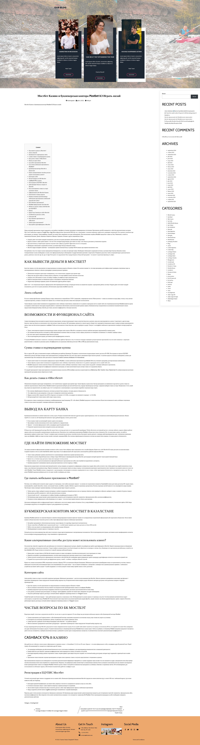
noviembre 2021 (171, 197)
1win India (170, 221)
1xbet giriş (170, 235)
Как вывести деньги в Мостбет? (37, 150)
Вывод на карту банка (35, 160)
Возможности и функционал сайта (38, 154)
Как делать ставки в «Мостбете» (37, 158)
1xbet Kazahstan (171, 237)
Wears (169, 300)
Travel (169, 288)
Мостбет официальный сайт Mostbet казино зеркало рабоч (178, 117)
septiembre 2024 (172, 150)
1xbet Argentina (171, 231)
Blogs (169, 243)
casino (169, 245)
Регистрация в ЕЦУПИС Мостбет (38, 182)
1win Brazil (170, 217)
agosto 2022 (171, 179)
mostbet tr (170, 270)
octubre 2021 (171, 199)
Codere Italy (170, 249)
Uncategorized (34, 703)
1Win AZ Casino (171, 215)
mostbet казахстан (68, 286)
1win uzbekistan (171, 227)
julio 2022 (170, 181)
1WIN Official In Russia (173, 223)
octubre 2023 (171, 152)
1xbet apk (170, 229)
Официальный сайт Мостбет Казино (38, 192)
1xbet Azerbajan (171, 233)
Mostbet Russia (171, 268)
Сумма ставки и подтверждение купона (39, 156)
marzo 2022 (170, 189)
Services (170, 284)
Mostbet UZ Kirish (172, 272)
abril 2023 (170, 162)
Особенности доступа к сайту (37, 214)
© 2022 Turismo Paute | (62, 739)
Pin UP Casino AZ (172, 278)
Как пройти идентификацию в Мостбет (39, 224)
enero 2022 (170, 193)
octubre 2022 (171, 175)
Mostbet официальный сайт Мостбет (39, 204)
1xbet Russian (171, 239)
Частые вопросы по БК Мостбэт (37, 178)
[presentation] (103, 732)
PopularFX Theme (73, 739)
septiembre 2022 (172, 177)
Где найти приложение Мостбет (37, 162)
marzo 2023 (170, 164)
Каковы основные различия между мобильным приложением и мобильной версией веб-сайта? (39, 198)
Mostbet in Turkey (172, 266)
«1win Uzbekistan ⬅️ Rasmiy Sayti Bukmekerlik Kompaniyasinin (180, 111)
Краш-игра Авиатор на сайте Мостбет (39, 212)
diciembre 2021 (171, 195)
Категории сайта (33, 176)
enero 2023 (170, 168)
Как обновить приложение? (36, 202)
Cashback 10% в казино (35, 180)
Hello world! (179, 137)
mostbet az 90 (171, 264)
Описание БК (32, 216)
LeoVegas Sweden (172, 258)
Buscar (164, 93)
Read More (68, 74)
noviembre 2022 (172, 173)
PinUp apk (170, 282)
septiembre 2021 (172, 201)
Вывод (30, 210)
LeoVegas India (171, 254)
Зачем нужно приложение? (36, 222)
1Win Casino (170, 219)
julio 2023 (170, 156)
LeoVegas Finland (172, 251)
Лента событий (33, 152)
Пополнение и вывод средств (37, 194)
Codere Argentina (172, 247)
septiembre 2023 (172, 154)
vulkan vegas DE (171, 294)
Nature (169, 274)
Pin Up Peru (170, 280)
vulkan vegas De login (173, 296)
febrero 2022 (171, 191)
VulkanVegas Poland (172, 298)
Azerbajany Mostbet (172, 241)
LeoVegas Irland (171, 256)
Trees (169, 290)
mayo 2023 (170, 160)
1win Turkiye (170, 225)
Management (171, 260)
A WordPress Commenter (168, 137)
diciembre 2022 (171, 171)
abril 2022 (170, 187)
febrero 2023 (171, 166)
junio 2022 (170, 183)
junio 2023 (170, 158)
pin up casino (171, 276)
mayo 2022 (170, 185)
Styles (169, 286)
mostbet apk (171, 262)
